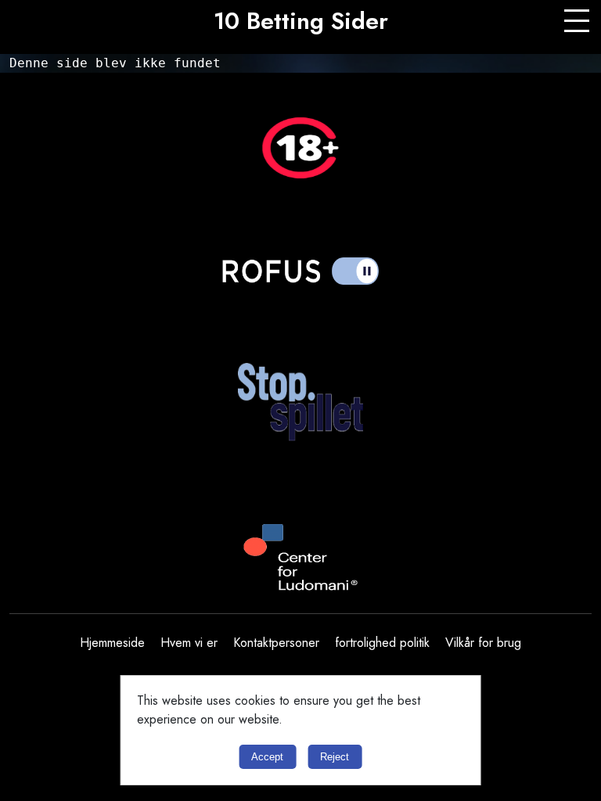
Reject (334, 757)
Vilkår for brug (483, 643)
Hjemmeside (112, 643)
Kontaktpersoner (276, 643)
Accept (267, 757)
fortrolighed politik (382, 643)
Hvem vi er (189, 643)
